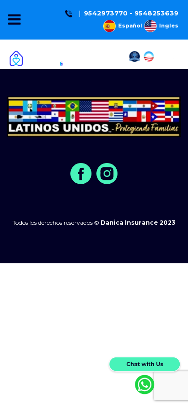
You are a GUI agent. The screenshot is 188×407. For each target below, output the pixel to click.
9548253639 (156, 13)
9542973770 (106, 13)
